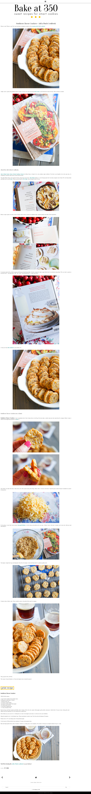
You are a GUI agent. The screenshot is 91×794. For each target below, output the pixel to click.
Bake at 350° (37, 789)
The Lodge (25, 179)
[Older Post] (70, 777)
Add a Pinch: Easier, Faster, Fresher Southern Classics (12, 174)
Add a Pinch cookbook (17, 764)
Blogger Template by (45, 792)
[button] (45, 1)
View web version (36, 782)
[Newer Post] (2, 777)
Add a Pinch (32, 177)
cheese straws (37, 91)
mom (17, 419)
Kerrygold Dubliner (22, 525)
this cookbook (11, 347)
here (11, 179)
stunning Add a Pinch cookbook (38, 26)
